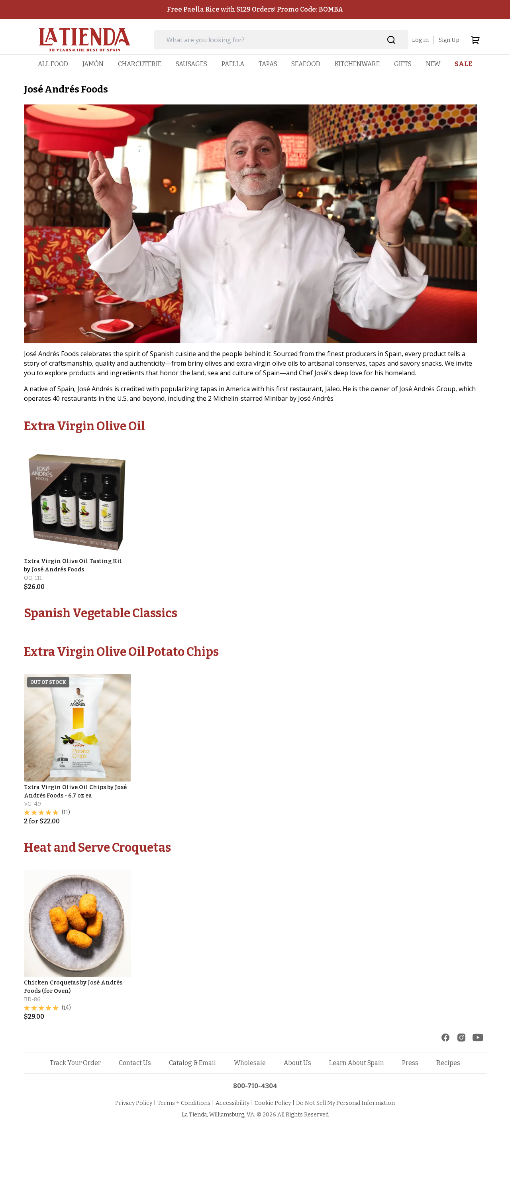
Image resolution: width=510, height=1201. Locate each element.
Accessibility (232, 1103)
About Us (297, 1063)
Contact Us (135, 1063)
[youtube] (478, 1038)
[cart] (475, 39)
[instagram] (461, 1037)
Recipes (448, 1063)
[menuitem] (53, 64)
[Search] (391, 40)
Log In (420, 40)
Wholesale (250, 1063)
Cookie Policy (273, 1103)
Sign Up (449, 40)
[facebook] (445, 1037)
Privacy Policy (133, 1103)
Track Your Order (75, 1063)
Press (410, 1063)
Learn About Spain (356, 1063)
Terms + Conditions (183, 1103)
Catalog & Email (192, 1063)
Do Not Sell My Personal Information (345, 1103)
